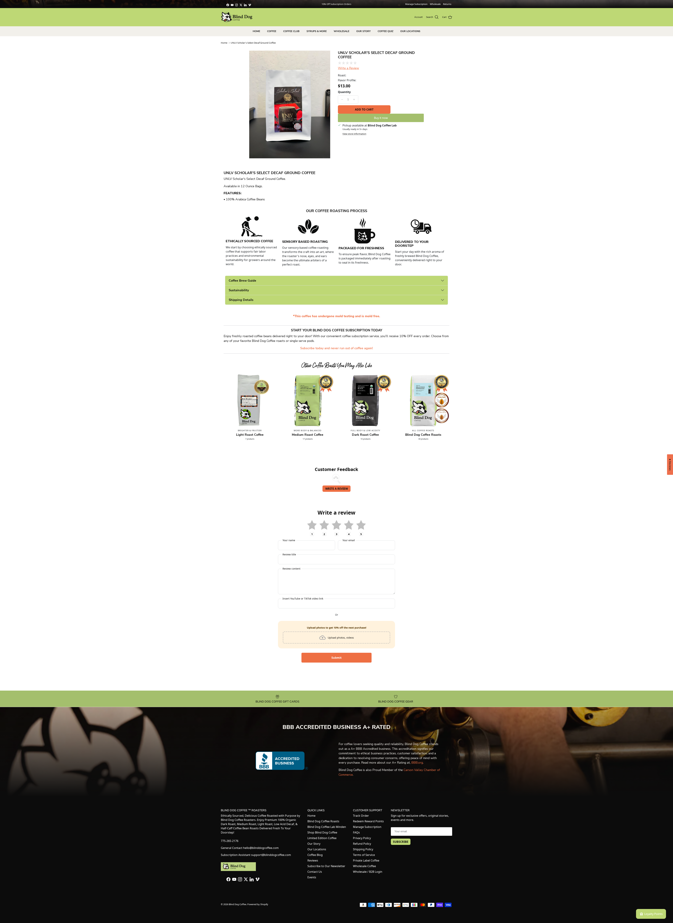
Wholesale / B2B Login (367, 872)
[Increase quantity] (355, 99)
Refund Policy (362, 844)
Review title (289, 554)
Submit (336, 658)
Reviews (312, 860)
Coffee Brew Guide (242, 280)
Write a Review (348, 68)
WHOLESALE (341, 31)
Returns (447, 4)
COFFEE (271, 31)
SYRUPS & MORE (317, 31)
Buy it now (381, 118)
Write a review (336, 489)
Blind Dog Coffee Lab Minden (326, 827)
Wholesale (435, 4)
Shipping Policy (363, 849)
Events (311, 877)
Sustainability (239, 290)
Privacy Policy (362, 838)
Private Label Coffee (366, 860)
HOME (256, 31)
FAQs (356, 832)
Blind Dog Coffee (237, 904)
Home (224, 42)
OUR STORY (363, 31)
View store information (354, 133)
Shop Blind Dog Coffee (322, 832)
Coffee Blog (315, 855)
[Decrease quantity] (341, 99)
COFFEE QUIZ (385, 31)
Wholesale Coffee (364, 866)
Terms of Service (364, 855)
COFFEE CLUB (291, 31)
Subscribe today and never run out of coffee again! (336, 348)
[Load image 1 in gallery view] (289, 105)
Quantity (344, 92)
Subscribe (400, 842)
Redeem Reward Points (368, 821)
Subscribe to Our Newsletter (326, 866)
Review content (291, 568)
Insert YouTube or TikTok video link (303, 598)
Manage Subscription (416, 4)
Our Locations (316, 849)
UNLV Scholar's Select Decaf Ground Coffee (253, 42)
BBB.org (417, 762)
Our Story (313, 844)
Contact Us (314, 872)
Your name (289, 540)
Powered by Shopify (257, 904)
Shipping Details (241, 300)
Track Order (361, 816)
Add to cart (364, 109)
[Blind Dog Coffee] (236, 17)
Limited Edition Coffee (321, 838)
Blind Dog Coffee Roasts (323, 821)
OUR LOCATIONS (410, 31)
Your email (348, 540)
